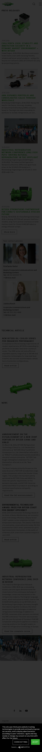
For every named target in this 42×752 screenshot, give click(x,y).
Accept (35, 742)
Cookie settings (20, 742)
